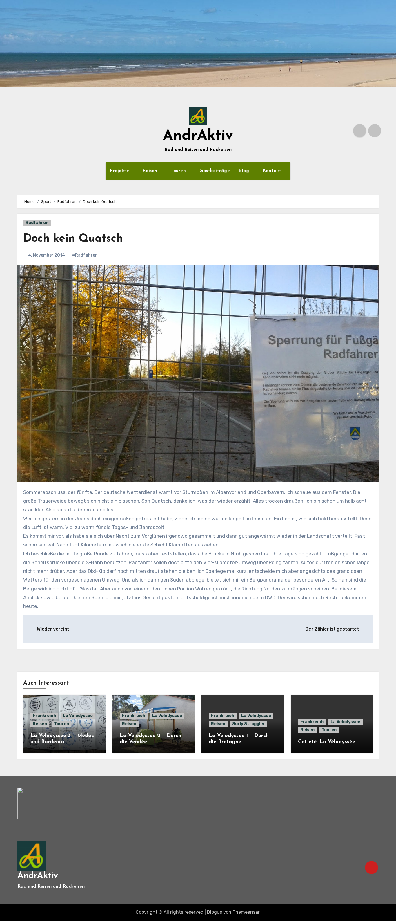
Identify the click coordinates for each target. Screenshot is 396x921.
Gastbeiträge (214, 171)
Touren (179, 171)
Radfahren (37, 222)
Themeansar (245, 912)
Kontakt (273, 171)
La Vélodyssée (78, 715)
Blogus (214, 912)
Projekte (120, 171)
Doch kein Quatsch (73, 239)
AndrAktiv (198, 136)
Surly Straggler (248, 723)
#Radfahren (85, 255)
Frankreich (44, 715)
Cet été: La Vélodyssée (326, 742)
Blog (245, 171)
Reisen (151, 171)
